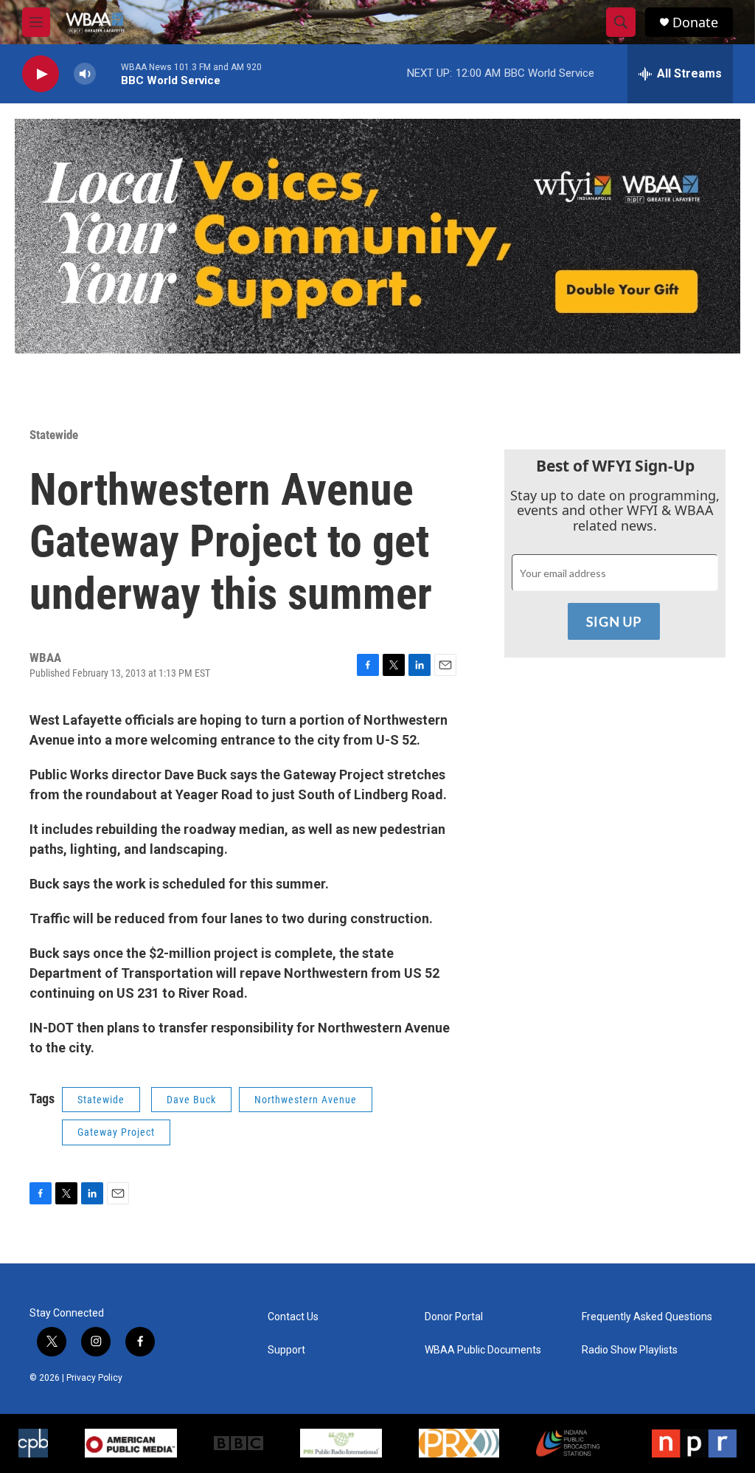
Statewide (53, 434)
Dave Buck (191, 1099)
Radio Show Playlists (630, 1350)
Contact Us (293, 1316)
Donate (695, 22)
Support (286, 1350)
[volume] (84, 74)
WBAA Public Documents (483, 1350)
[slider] (108, 73)
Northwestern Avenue (305, 1099)
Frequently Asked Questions (647, 1316)
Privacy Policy (94, 1378)
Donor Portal (454, 1316)
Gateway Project (116, 1132)
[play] (40, 74)
